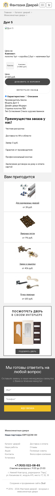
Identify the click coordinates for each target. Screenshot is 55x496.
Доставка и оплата (39, 444)
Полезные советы (38, 451)
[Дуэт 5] (27, 28)
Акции (7, 451)
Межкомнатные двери (17, 430)
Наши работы (11, 447)
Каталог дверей (12, 444)
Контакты (9, 454)
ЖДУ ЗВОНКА (27, 408)
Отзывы (33, 447)
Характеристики (16, 96)
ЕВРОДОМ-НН (29, 435)
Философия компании (40, 454)
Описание (33, 96)
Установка (10, 458)
